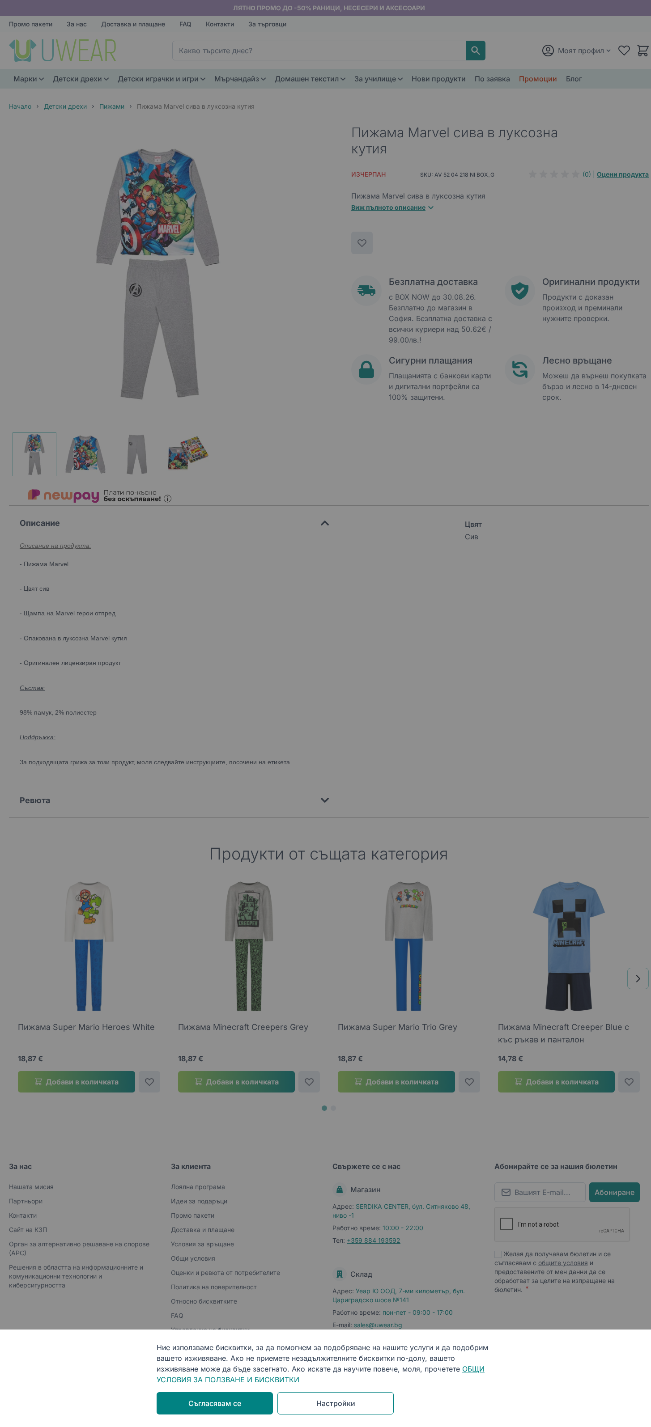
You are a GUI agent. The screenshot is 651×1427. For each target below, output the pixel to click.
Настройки (335, 1403)
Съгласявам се (214, 1403)
